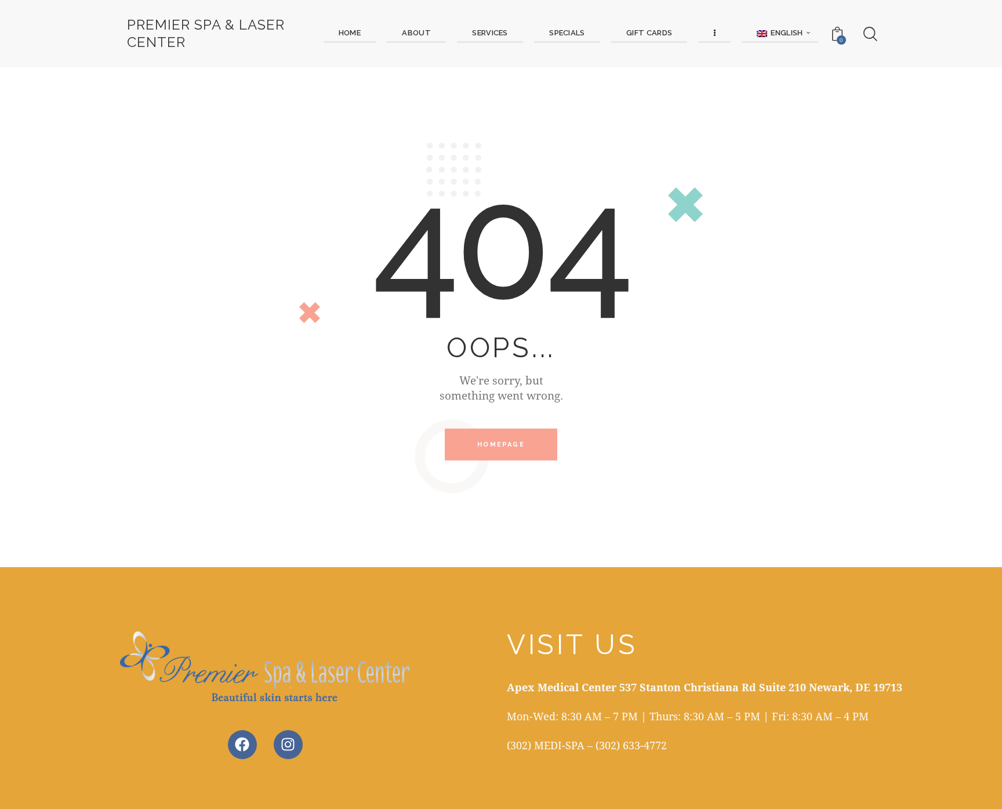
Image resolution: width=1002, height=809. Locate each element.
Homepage (501, 444)
